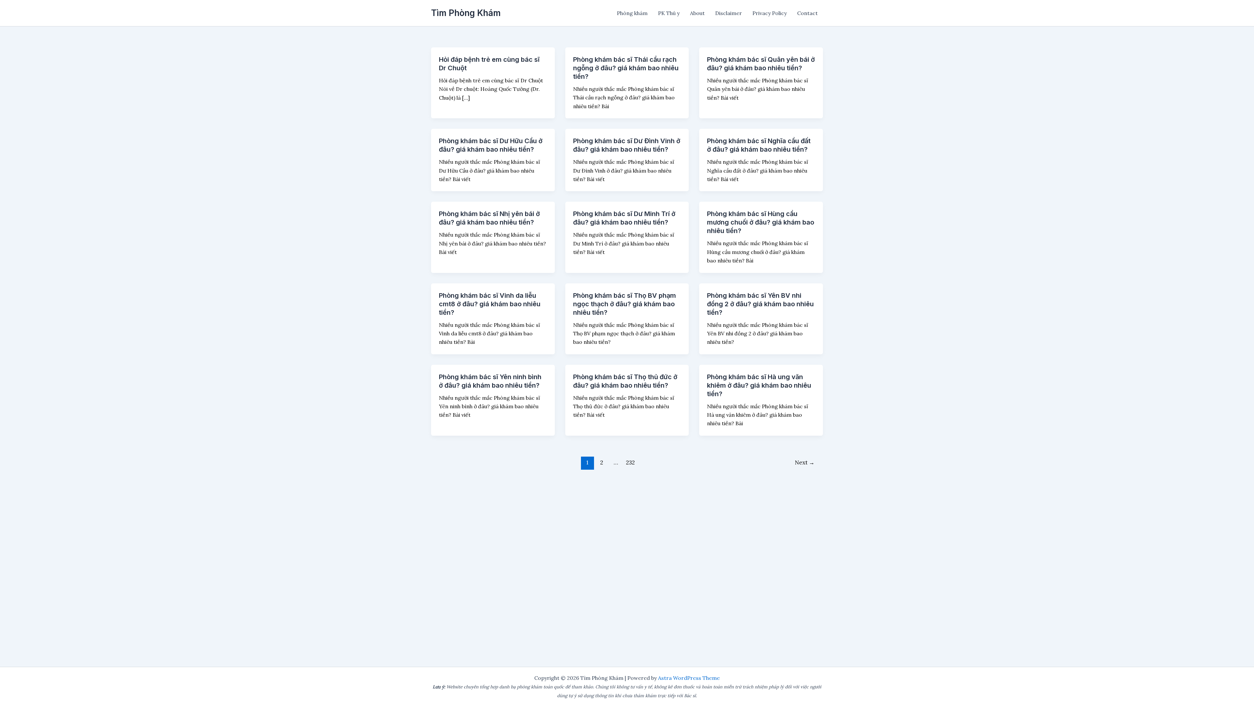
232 (630, 462)
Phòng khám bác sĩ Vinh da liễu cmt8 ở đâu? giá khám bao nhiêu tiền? (489, 304)
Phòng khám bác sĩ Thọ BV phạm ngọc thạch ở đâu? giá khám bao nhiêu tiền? (624, 304)
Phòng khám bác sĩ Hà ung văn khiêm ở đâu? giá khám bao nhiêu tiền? (759, 385)
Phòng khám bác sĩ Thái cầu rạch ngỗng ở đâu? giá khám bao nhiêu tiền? (626, 68)
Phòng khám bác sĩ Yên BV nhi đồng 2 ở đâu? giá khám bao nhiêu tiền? (760, 304)
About (697, 13)
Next (804, 462)
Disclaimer (728, 13)
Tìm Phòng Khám (466, 13)
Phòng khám (632, 13)
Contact (807, 13)
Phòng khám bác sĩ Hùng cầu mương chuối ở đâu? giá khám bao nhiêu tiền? (760, 222)
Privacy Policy (769, 13)
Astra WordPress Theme (689, 678)
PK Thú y (669, 13)
